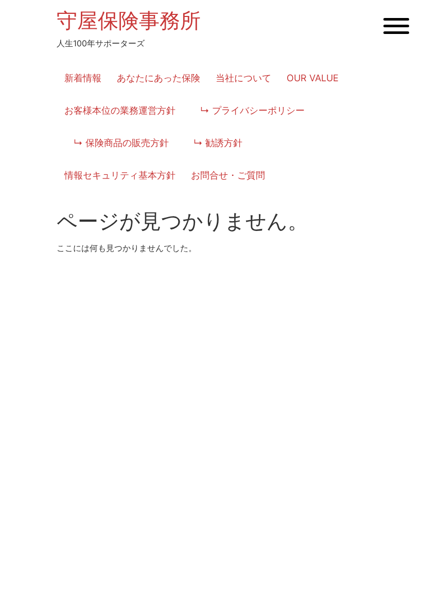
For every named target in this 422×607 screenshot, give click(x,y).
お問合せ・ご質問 (228, 175)
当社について (243, 78)
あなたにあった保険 (158, 78)
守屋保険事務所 (129, 20)
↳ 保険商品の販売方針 (116, 142)
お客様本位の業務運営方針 (119, 110)
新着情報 (82, 78)
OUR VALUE (313, 78)
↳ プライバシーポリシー (248, 110)
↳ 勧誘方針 (213, 142)
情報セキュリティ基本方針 (119, 175)
